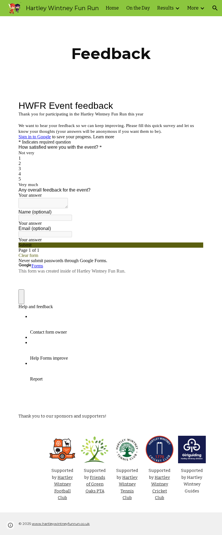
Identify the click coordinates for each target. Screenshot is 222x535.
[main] (111, 53)
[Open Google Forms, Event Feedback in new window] (194, 105)
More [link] (193, 8)
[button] (215, 8)
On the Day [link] (138, 8)
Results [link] (165, 8)
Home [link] (112, 8)
